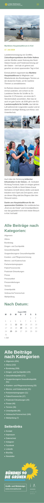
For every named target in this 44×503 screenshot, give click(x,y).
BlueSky (9, 453)
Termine (7, 286)
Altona (7, 239)
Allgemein (8, 235)
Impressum (10, 435)
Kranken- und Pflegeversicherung (17, 257)
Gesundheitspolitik (11, 250)
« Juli (6, 338)
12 (16, 325)
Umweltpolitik (9, 289)
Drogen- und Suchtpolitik (14, 246)
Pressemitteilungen (12, 282)
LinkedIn (9, 449)
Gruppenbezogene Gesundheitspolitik (19, 253)
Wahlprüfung (9, 297)
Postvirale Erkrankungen (14, 271)
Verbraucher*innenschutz (14, 293)
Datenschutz (11, 438)
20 (21, 328)
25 (11, 331)
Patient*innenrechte (12, 268)
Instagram (10, 442)
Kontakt (9, 431)
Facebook (10, 445)
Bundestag (8, 243)
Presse (7, 275)
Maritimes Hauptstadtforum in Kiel (18, 46)
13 (21, 325)
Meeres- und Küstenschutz (15, 261)
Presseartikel (9, 279)
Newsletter (10, 456)
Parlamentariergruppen (13, 264)
